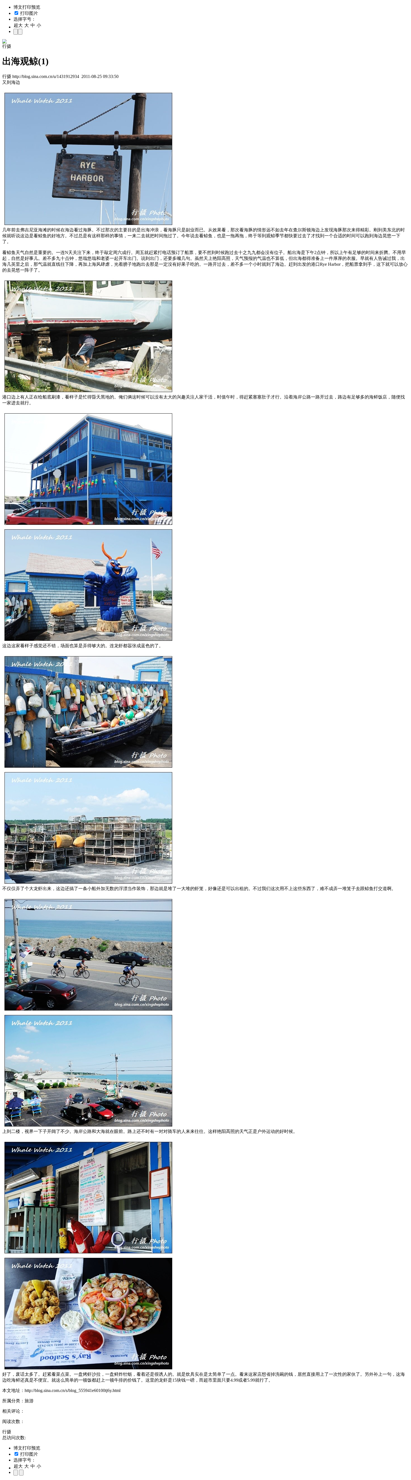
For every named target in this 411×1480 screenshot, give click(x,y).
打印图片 (28, 13)
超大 (18, 25)
